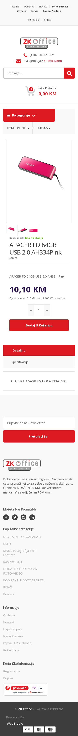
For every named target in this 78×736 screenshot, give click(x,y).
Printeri (8, 594)
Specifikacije (20, 362)
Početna (14, 6)
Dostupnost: (16, 237)
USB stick (42, 128)
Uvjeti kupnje (12, 629)
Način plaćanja (13, 636)
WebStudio (15, 723)
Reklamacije (11, 650)
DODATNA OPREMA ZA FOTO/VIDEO (20, 571)
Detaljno (19, 350)
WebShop (29, 6)
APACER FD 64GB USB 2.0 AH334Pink (35, 248)
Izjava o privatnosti (17, 643)
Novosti (43, 6)
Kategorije (21, 115)
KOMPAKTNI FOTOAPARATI (23, 580)
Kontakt (8, 622)
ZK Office (25, 709)
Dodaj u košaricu (39, 325)
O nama (9, 615)
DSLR (7, 544)
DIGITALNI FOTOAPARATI (22, 537)
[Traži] (69, 73)
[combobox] (27, 73)
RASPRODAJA (12, 562)
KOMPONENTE (17, 128)
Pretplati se (38, 436)
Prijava (48, 19)
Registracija (33, 19)
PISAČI (8, 587)
